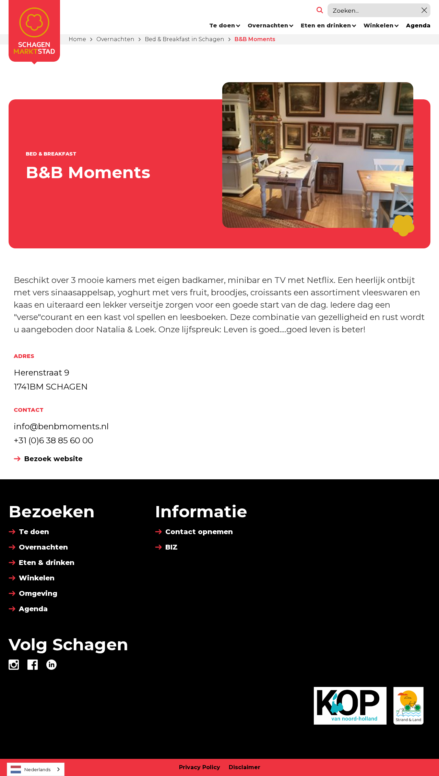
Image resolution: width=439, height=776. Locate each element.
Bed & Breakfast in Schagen (184, 39)
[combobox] (35, 769)
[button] (225, 25)
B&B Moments (255, 39)
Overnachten (115, 39)
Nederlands (37, 769)
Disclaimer (244, 767)
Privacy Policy (199, 767)
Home (77, 39)
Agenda (418, 25)
